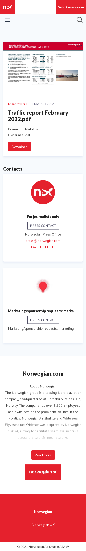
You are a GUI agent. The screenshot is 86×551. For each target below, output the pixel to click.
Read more (43, 455)
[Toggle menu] (7, 19)
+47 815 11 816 (43, 247)
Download (19, 147)
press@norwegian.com (43, 240)
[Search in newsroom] (79, 20)
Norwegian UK (43, 524)
